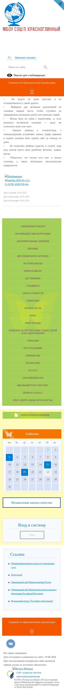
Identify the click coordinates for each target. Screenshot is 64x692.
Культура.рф (16, 575)
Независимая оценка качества (31, 502)
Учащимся (32, 286)
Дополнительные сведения (33, 241)
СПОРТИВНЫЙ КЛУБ (33, 378)
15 (47, 464)
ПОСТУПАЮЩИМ (33, 348)
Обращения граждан (33, 226)
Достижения (32, 278)
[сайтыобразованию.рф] (58, 5)
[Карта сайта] (9, 57)
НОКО (33, 315)
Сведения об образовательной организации (32, 82)
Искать (45, 67)
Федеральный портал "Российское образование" (32, 601)
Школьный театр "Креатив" (33, 385)
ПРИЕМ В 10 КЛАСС (33, 393)
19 (24, 472)
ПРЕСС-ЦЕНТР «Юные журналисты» (33, 400)
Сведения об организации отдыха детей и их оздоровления (33, 332)
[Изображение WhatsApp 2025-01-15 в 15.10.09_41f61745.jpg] (17, 184)
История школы (32, 263)
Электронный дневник (34, 415)
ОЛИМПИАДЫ (33, 355)
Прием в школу (33, 271)
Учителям (33, 341)
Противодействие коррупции (32, 234)
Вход (32, 535)
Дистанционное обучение (33, 256)
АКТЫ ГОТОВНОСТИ (32, 293)
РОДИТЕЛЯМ (32, 301)
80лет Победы (33, 323)
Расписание (33, 363)
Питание (33, 248)
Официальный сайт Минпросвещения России (31, 582)
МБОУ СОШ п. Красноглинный (31, 29)
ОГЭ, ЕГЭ (33, 370)
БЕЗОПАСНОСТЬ (33, 308)
